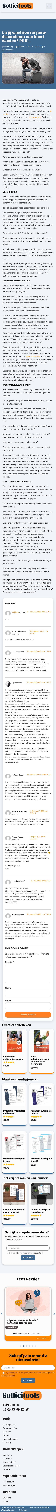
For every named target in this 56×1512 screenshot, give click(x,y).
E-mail (8, 1000)
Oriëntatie (7, 1455)
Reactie (9, 962)
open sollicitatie (33, 356)
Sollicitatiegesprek (11, 1465)
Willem (15, 612)
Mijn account (8, 1481)
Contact (6, 1501)
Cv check (7, 1431)
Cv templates (9, 1424)
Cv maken (7, 1458)
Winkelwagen (9, 1485)
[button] (49, 6)
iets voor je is (35, 117)
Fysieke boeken (10, 1439)
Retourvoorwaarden (39, 1507)
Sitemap (23, 1510)
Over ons (7, 1497)
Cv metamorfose (10, 1428)
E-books (7, 1435)
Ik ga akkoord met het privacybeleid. (27, 1253)
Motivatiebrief (11, 1327)
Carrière (6, 1469)
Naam (8, 988)
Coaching (7, 1442)
